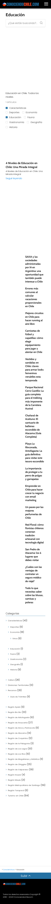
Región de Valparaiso (18, 769)
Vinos (15, 638)
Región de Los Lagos (17, 748)
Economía (31, 112)
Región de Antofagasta (18, 717)
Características (17, 108)
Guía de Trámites (18, 696)
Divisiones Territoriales (18, 685)
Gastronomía (16, 122)
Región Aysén (14, 707)
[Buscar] (40, 22)
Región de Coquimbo (18, 738)
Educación (15, 117)
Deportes (14, 112)
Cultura (11, 680)
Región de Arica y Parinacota (21, 728)
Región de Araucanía (18, 722)
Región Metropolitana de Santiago (24, 785)
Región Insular (14, 774)
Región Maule (14, 780)
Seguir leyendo (14, 178)
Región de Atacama (17, 733)
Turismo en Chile (16, 795)
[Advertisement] (25, 59)
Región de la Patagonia (19, 743)
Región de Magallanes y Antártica (23, 759)
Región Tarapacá (16, 790)
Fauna (30, 117)
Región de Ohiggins (17, 764)
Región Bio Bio (14, 712)
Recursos (12, 690)
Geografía (36, 122)
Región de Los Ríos (17, 754)
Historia (13, 127)
